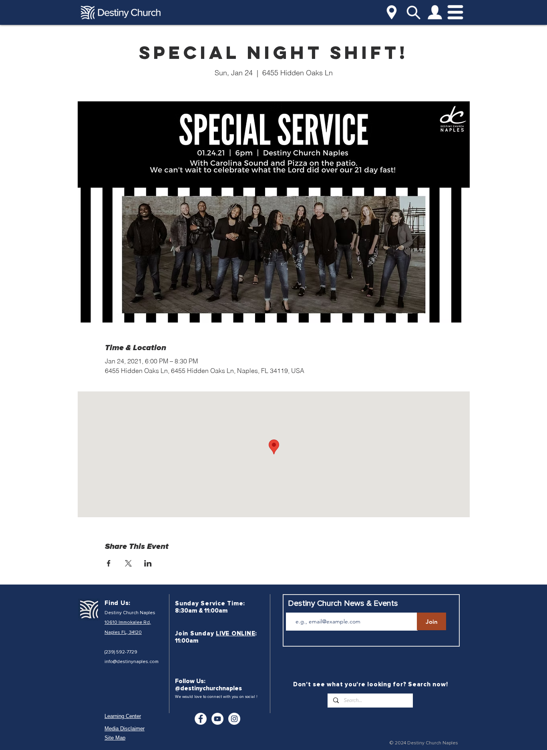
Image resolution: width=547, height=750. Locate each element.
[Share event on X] (128, 563)
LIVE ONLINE (235, 633)
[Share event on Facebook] (109, 563)
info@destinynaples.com (132, 662)
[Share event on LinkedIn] (148, 563)
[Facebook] (201, 719)
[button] (391, 12)
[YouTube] (217, 719)
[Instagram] (234, 719)
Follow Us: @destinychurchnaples (208, 684)
